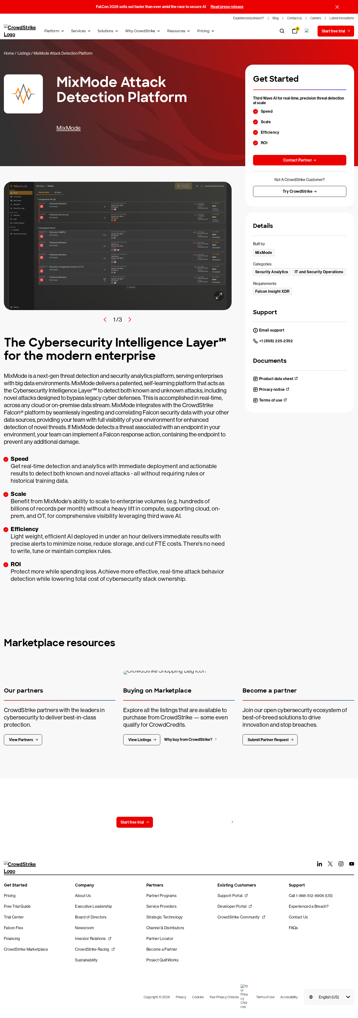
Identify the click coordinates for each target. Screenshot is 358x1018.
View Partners (21, 739)
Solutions (105, 31)
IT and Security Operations (319, 272)
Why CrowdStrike (140, 31)
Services (78, 31)
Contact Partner (297, 160)
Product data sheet (276, 378)
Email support (271, 330)
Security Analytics (271, 272)
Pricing (203, 31)
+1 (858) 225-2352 (276, 341)
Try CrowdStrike (298, 191)
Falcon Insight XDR (272, 291)
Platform (51, 31)
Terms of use (271, 400)
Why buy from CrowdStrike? (188, 739)
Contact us (176, 822)
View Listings (139, 739)
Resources (176, 31)
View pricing (218, 822)
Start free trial (132, 822)
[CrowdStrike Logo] (20, 31)
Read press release (227, 6)
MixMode (69, 128)
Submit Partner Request (268, 739)
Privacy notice (272, 389)
